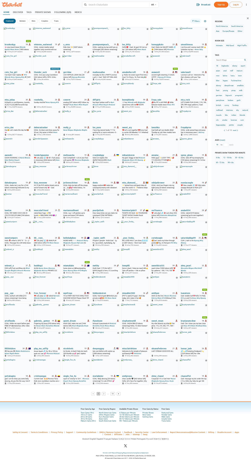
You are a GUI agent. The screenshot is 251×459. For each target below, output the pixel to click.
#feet (81, 105)
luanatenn (185, 293)
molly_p (67, 127)
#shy (201, 49)
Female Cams (167, 415)
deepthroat (229, 86)
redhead (219, 110)
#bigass (70, 130)
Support (69, 432)
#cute (71, 105)
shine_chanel (158, 376)
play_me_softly (41, 348)
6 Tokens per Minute (127, 413)
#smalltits (49, 326)
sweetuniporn (11, 238)
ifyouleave (97, 321)
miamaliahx (68, 265)
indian (233, 115)
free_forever (40, 293)
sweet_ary (127, 127)
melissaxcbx (68, 155)
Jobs (127, 434)
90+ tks (231, 163)
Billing (211, 432)
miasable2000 (128, 293)
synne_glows (187, 155)
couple (240, 125)
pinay (233, 90)
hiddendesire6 (99, 293)
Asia (217, 31)
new (217, 76)
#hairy (86, 240)
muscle (219, 115)
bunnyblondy (128, 100)
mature (239, 71)
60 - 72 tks (220, 163)
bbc (226, 115)
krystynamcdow (188, 321)
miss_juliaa (10, 100)
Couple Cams (167, 419)
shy (237, 110)
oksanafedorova (159, 348)
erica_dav (9, 127)
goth (239, 100)
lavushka (155, 127)
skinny (218, 86)
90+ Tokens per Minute (128, 421)
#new (17, 49)
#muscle (96, 105)
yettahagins (10, 376)
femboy (235, 105)
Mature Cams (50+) (88, 421)
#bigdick (14, 270)
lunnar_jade (186, 348)
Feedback (128, 432)
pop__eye (9, 293)
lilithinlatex (10, 348)
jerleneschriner (70, 183)
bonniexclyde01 (129, 210)
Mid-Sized (230, 46)
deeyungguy (98, 348)
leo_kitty (126, 44)
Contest (107, 434)
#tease (112, 326)
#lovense (170, 49)
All (152, 4)
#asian (56, 243)
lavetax (8, 210)
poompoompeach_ (101, 44)
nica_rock (185, 100)
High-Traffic (242, 46)
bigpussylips (220, 125)
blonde (242, 115)
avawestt (156, 72)
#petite (7, 49)
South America (237, 26)
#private (80, 243)
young (225, 90)
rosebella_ (39, 100)
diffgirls (96, 100)
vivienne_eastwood (43, 44)
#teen (12, 49)
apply (231, 145)
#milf (200, 268)
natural (245, 110)
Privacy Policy (57, 432)
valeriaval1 (186, 72)
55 (113, 394)
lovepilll (126, 265)
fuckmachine (236, 81)
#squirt (85, 105)
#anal (144, 49)
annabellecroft (129, 72)
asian (218, 71)
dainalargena (11, 183)
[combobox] (115, 4)
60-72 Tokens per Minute (129, 419)
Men (33, 21)
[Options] (205, 21)
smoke (224, 120)
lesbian (230, 100)
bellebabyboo (69, 238)
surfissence (157, 210)
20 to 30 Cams (86, 417)
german (219, 95)
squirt (243, 66)
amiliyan (155, 293)
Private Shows (148, 413)
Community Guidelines (86, 432)
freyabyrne (186, 127)
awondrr (8, 155)
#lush (109, 160)
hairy (233, 76)
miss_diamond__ (129, 183)
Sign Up (221, 4)
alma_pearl (186, 265)
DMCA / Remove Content (110, 432)
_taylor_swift (99, 238)
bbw (217, 81)
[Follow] (30, 28)
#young (18, 77)
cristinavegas (40, 376)
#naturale (163, 215)
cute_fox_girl (11, 72)
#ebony (183, 243)
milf (231, 71)
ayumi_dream (69, 321)
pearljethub (98, 210)
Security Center (142, 432)
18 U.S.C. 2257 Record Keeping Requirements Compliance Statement (125, 453)
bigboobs (225, 66)
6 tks (218, 158)
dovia (95, 183)
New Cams (146, 415)
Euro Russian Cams (106, 417)
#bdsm (18, 351)
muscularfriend (41, 210)
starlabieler (98, 376)
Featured (9, 21)
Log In (236, 4)
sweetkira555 (158, 265)
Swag (145, 434)
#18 (25, 75)
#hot (196, 268)
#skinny (201, 132)
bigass (225, 81)
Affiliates (118, 434)
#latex (17, 353)
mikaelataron (128, 155)
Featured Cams (167, 413)
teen (240, 76)
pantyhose (220, 100)
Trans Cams (166, 421)
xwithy (96, 265)
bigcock (229, 95)
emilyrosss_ (127, 376)
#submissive (25, 351)
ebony (234, 66)
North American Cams (107, 413)
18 (217, 66)
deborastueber (41, 127)
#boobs (183, 270)
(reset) (222, 140)
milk (240, 90)
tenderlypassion (41, 155)
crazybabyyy (98, 155)
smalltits (240, 86)
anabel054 (185, 210)
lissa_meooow (40, 183)
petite (231, 125)
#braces (27, 158)
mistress (229, 110)
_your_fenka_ (128, 238)
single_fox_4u (69, 376)
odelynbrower (158, 183)
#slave (7, 353)
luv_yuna (97, 127)
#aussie (74, 243)
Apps (237, 432)
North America (222, 26)
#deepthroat (172, 215)
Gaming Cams (147, 417)
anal (225, 71)
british (218, 105)
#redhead (199, 326)
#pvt (112, 102)
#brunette (81, 77)
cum (242, 120)
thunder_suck (40, 72)
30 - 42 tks (239, 158)
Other (240, 31)
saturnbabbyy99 (188, 238)
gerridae (67, 72)
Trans (56, 21)
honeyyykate (157, 44)
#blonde (22, 47)
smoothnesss (187, 44)
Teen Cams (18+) (87, 413)
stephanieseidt (129, 321)
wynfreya (67, 293)
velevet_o (9, 265)
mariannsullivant (71, 210)
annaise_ (155, 155)
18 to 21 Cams (86, 415)
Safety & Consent (20, 432)
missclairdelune (129, 348)
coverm (66, 100)
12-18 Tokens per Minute (129, 415)
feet (217, 90)
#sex (58, 160)
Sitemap (136, 434)
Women (22, 21)
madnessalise (99, 72)
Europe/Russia (228, 31)
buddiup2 (38, 265)
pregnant (239, 95)
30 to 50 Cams (86, 419)
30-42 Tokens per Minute (129, 417)
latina (225, 76)
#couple (7, 270)
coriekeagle (157, 238)
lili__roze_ (39, 238)
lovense (234, 120)
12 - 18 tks (227, 158)
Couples (44, 21)
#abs (6, 160)
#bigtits (84, 130)
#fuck (28, 268)
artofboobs (10, 321)
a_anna (66, 44)
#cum (71, 381)
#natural (112, 105)
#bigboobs (141, 102)
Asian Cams (103, 419)
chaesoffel (186, 376)
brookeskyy (10, 44)
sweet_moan (157, 321)
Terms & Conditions (39, 432)
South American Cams (107, 421)
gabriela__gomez (42, 321)
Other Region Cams (106, 415)
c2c (217, 120)
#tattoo (11, 160)
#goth (12, 353)
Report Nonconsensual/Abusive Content (187, 432)
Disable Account (224, 432)
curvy (227, 105)
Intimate (219, 46)
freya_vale (156, 100)
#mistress (137, 353)
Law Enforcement (159, 432)
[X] (125, 447)
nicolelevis (68, 348)
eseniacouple (187, 183)
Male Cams (166, 417)
